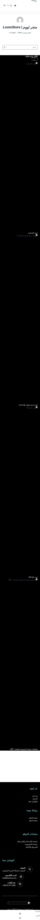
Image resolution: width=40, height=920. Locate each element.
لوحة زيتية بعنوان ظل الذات (28, 405)
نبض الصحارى (33, 233)
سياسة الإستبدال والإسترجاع (28, 841)
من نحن (35, 796)
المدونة (35, 799)
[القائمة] (11, 6)
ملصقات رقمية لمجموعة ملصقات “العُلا (24, 749)
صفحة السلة (33, 818)
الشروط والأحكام (32, 847)
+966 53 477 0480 (8, 885)
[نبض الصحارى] (20, 147)
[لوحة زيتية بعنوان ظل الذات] (20, 319)
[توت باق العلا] (20, 491)
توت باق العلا (33, 577)
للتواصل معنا (33, 801)
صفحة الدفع (33, 820)
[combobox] (22, 47)
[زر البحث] (5, 47)
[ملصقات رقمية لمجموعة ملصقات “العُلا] (20, 663)
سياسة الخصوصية (31, 844)
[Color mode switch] (15, 6)
